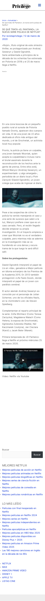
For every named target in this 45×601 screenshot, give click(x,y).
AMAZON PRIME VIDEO (14, 570)
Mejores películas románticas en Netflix (22, 494)
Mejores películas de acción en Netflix (22, 470)
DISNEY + (7, 574)
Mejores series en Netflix (15, 519)
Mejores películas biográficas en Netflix (22, 477)
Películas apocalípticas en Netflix (19, 529)
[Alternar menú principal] (39, 5)
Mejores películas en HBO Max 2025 (21, 533)
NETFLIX (6, 563)
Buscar (5, 449)
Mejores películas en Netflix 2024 (19, 515)
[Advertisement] (22, 95)
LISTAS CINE (8, 581)
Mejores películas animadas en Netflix (21, 473)
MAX (4, 567)
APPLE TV (7, 577)
